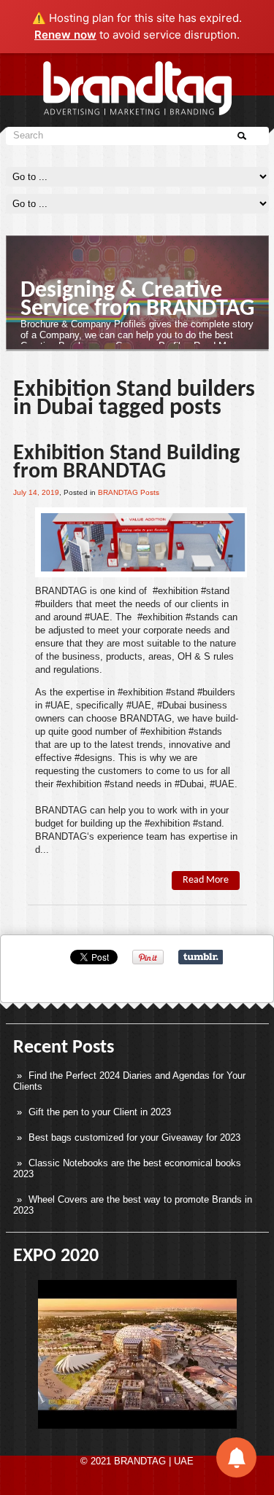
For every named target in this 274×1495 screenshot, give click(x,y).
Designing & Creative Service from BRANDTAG (137, 300)
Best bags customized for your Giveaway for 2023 (134, 1137)
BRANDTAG (61, 590)
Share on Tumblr (200, 957)
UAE (100, 617)
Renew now (65, 35)
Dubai (174, 705)
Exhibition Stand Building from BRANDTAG (126, 462)
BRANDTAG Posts (128, 492)
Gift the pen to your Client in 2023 (99, 1111)
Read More (206, 880)
